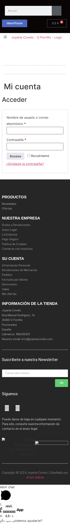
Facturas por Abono (15, 279)
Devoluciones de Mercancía (19, 270)
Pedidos (7, 275)
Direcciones (9, 284)
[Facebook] (7, 408)
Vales (5, 289)
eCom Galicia (35, 477)
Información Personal (16, 265)
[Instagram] (17, 408)
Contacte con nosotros (17, 249)
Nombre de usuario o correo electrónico (27, 120)
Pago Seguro (10, 239)
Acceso (15, 156)
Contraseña (25, 139)
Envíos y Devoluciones (16, 225)
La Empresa (9, 234)
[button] (35, 68)
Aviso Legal (9, 230)
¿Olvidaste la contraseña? (25, 164)
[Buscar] (56, 11)
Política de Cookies (14, 244)
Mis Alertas (9, 294)
